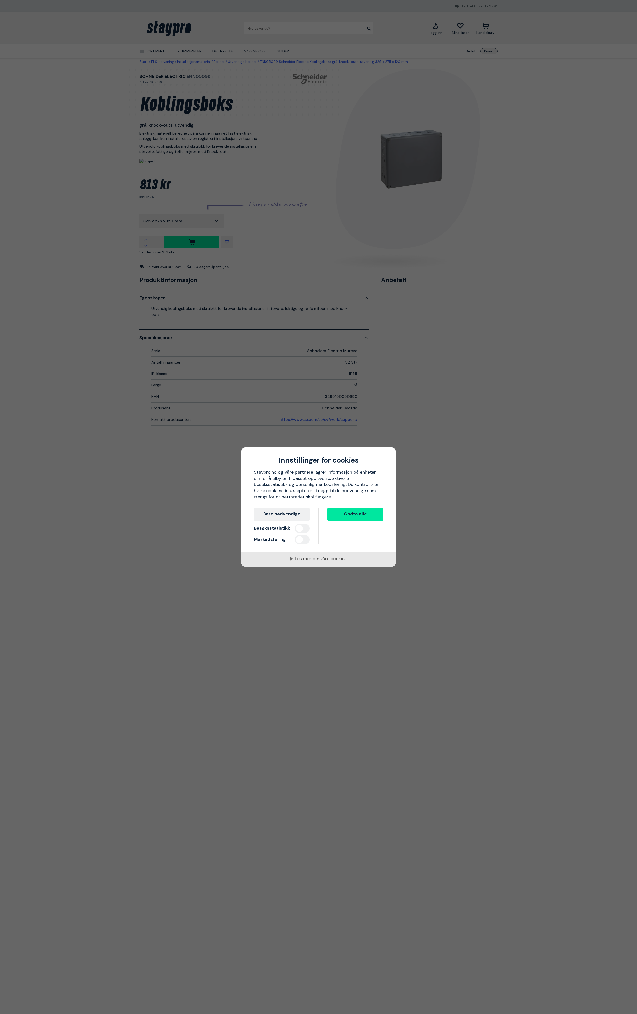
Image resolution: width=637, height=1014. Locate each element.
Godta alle (355, 514)
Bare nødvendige (281, 514)
